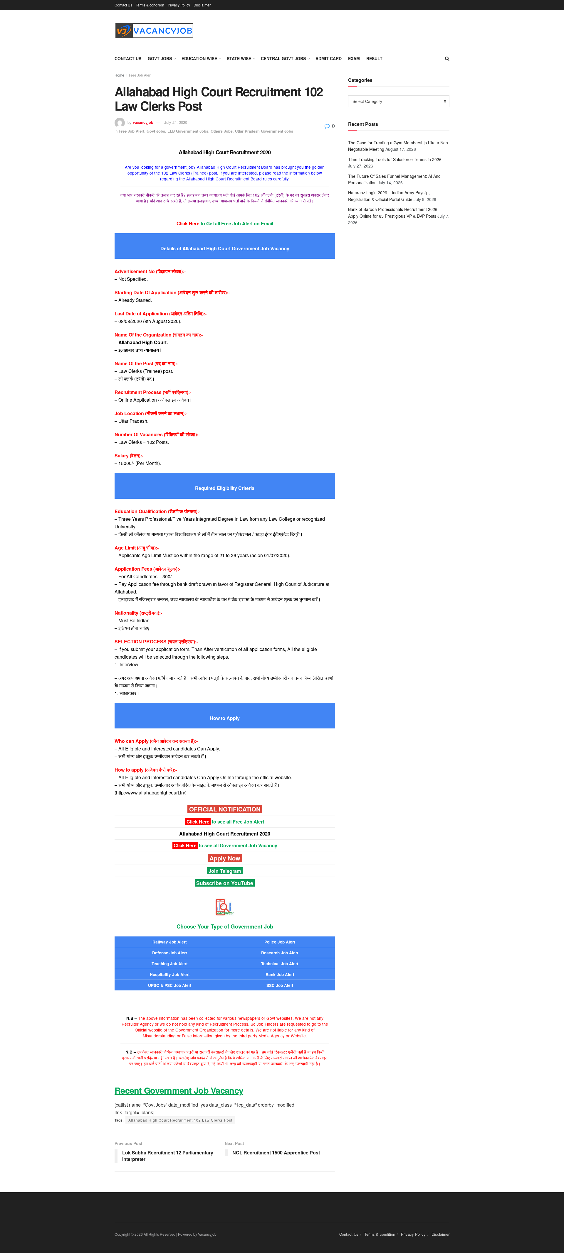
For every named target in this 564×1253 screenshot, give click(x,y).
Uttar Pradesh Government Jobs (264, 131)
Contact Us (123, 4)
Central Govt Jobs (283, 58)
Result (374, 58)
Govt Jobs (160, 58)
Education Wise (199, 58)
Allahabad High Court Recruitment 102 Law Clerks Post (180, 1119)
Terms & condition (150, 4)
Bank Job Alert (280, 974)
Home (119, 74)
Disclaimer (202, 4)
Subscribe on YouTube (224, 883)
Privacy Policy (179, 4)
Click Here (198, 821)
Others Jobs (222, 131)
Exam (354, 58)
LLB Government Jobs (187, 131)
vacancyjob (143, 122)
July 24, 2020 (175, 122)
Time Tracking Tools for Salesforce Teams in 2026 (395, 159)
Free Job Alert (140, 74)
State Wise (239, 58)
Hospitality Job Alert (170, 974)
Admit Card (328, 58)
